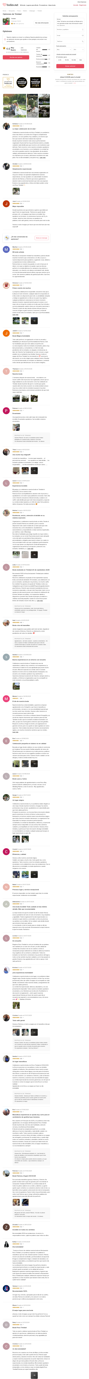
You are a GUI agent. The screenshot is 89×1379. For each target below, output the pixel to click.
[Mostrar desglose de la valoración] (23, 126)
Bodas (5, 11)
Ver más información (42, 23)
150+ (80, 60)
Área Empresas (82, 2)
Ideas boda (51, 5)
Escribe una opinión (16, 57)
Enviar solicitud (70, 66)
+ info (74, 83)
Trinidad (39, 11)
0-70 (59, 60)
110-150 (74, 60)
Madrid (25, 11)
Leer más (43, 157)
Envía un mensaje (41, 238)
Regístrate (82, 5)
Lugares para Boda (32, 5)
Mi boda (22, 5)
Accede (75, 5)
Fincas (19, 11)
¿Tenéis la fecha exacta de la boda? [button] (66, 54)
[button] (26, 237)
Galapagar (32, 11)
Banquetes (12, 11)
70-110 (67, 60)
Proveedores (43, 5)
